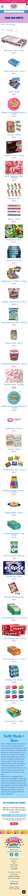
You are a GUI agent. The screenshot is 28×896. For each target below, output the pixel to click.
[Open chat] (23, 891)
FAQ (14, 863)
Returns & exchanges (14, 878)
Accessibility (14, 869)
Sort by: (3, 29)
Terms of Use (14, 867)
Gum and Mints (10, 24)
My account (14, 874)
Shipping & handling (14, 876)
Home (3, 24)
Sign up (14, 824)
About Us (14, 861)
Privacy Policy (14, 865)
